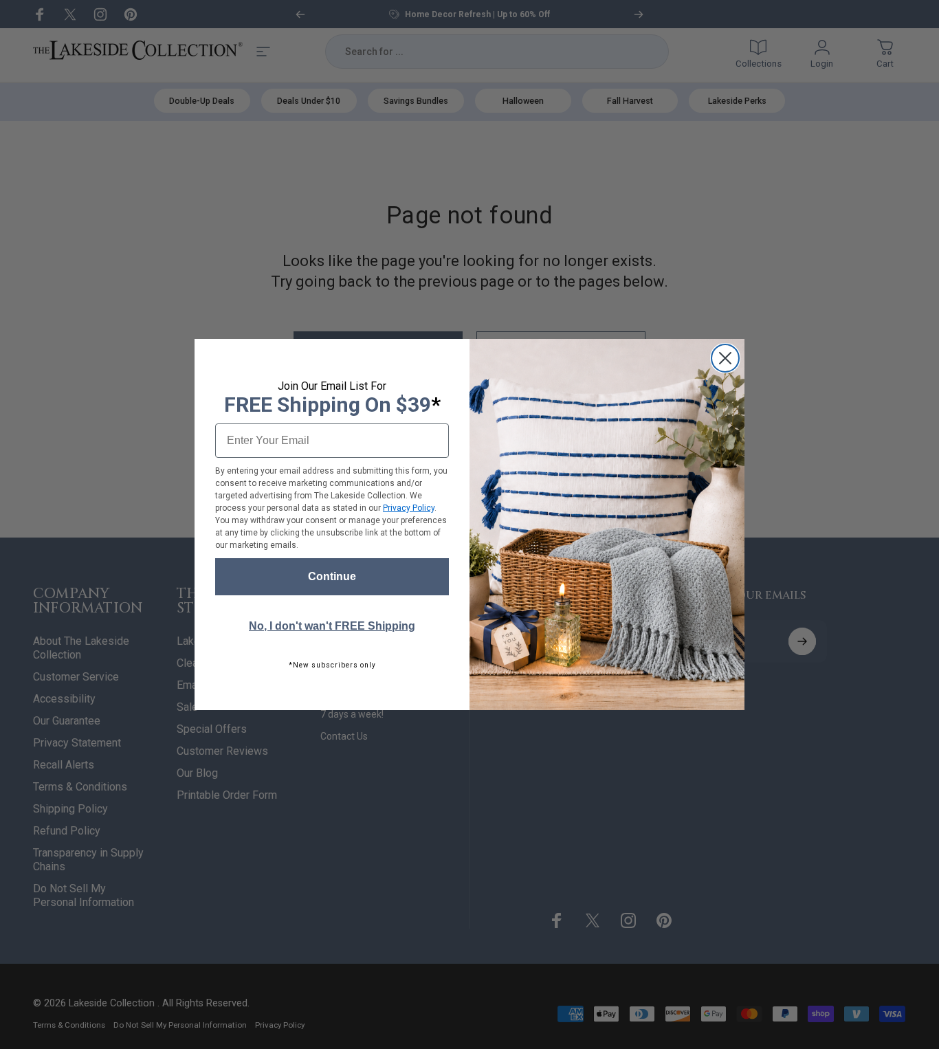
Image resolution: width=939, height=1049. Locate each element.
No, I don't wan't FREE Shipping (332, 626)
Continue (332, 576)
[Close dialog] (725, 358)
